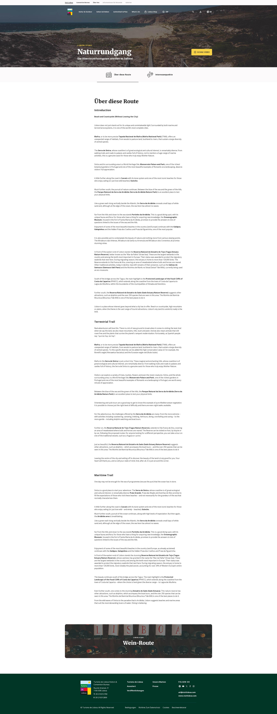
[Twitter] (186, 686)
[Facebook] (190, 686)
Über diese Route (122, 74)
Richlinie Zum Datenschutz (149, 707)
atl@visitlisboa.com (187, 692)
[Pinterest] (179, 686)
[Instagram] (193, 686)
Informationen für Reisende (112, 2)
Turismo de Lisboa (135, 682)
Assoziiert (131, 686)
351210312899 (101, 697)
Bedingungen (130, 707)
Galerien (129, 2)
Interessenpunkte (164, 74)
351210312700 (101, 694)
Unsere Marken (159, 682)
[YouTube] (183, 686)
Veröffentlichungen (135, 690)
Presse (155, 686)
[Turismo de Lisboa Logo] (70, 12)
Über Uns (96, 2)
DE (211, 12)
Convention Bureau (83, 2)
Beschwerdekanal (179, 707)
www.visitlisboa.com (187, 696)
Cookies (166, 707)
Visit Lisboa (69, 2)
